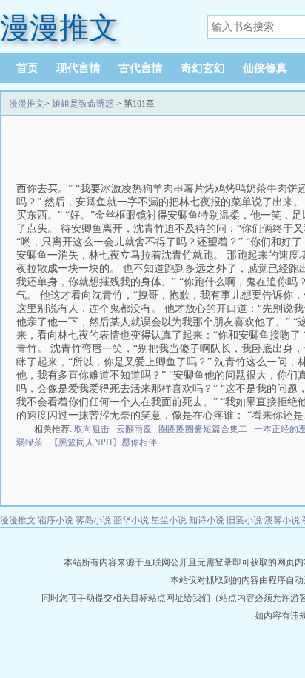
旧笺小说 (244, 520)
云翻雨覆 (134, 429)
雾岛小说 (93, 520)
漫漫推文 (26, 104)
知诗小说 (206, 520)
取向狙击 (92, 429)
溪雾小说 (282, 520)
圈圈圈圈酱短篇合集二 (202, 429)
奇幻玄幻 (203, 68)
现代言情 (78, 68)
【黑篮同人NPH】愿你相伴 (103, 442)
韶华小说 (131, 520)
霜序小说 (55, 520)
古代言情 (140, 68)
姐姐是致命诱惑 (83, 104)
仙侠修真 (265, 68)
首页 (27, 68)
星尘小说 (169, 520)
